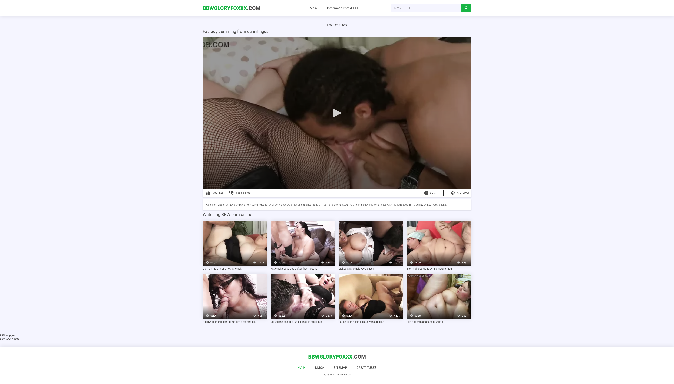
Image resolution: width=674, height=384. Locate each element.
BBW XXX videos (9, 338)
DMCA (319, 367)
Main (313, 8)
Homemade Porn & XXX (342, 8)
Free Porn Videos (337, 24)
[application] (337, 113)
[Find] (466, 8)
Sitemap (340, 367)
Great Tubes (366, 367)
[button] (337, 112)
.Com (231, 8)
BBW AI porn (7, 335)
